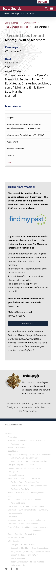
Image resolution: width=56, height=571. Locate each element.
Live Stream (12, 506)
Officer (38, 499)
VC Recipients (13, 541)
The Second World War (20, 489)
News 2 (42, 506)
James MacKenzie (43, 551)
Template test (30, 534)
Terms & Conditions (16, 537)
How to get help (37, 492)
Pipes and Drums (18, 503)
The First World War (19, 485)
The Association (17, 444)
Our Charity (43, 510)
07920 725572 (17, 315)
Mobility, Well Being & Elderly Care (24, 458)
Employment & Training (17, 454)
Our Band (12, 510)
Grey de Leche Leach (40, 548)
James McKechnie (18, 555)
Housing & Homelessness (40, 454)
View (9, 162)
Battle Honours (22, 447)
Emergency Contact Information (21, 468)
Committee (22, 440)
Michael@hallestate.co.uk (20, 311)
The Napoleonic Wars (38, 485)
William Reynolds (18, 565)
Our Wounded (32, 523)
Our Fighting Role (15, 513)
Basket (10, 447)
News (34, 506)
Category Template (16, 465)
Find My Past (13, 471)
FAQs (38, 468)
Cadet (17, 499)
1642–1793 (12, 478)
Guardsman (27, 499)
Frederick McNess (28, 544)
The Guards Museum (16, 520)
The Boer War (16, 482)
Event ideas (37, 530)
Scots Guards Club (37, 440)
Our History (30, 22)
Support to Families (39, 461)
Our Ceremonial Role (27, 510)
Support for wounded (19, 461)
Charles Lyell (13, 544)
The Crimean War (32, 482)
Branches (12, 440)
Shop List (18, 534)
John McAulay (33, 555)
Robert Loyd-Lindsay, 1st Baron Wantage (27, 562)
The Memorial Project (16, 26)
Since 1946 (35, 478)
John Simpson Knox (18, 558)
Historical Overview (16, 475)
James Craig (28, 551)
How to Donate (22, 492)
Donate (42, 1)
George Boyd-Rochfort (20, 548)
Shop (10, 534)
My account (24, 506)
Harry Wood (16, 551)
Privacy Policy (13, 527)
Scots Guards (12, 8)
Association (12, 437)
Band (10, 499)
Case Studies (13, 451)
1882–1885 (24, 478)
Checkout (30, 465)
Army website (30, 410)
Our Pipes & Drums (16, 523)
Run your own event (41, 527)
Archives (8, 433)
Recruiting (26, 527)
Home (10, 492)
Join (9, 496)
